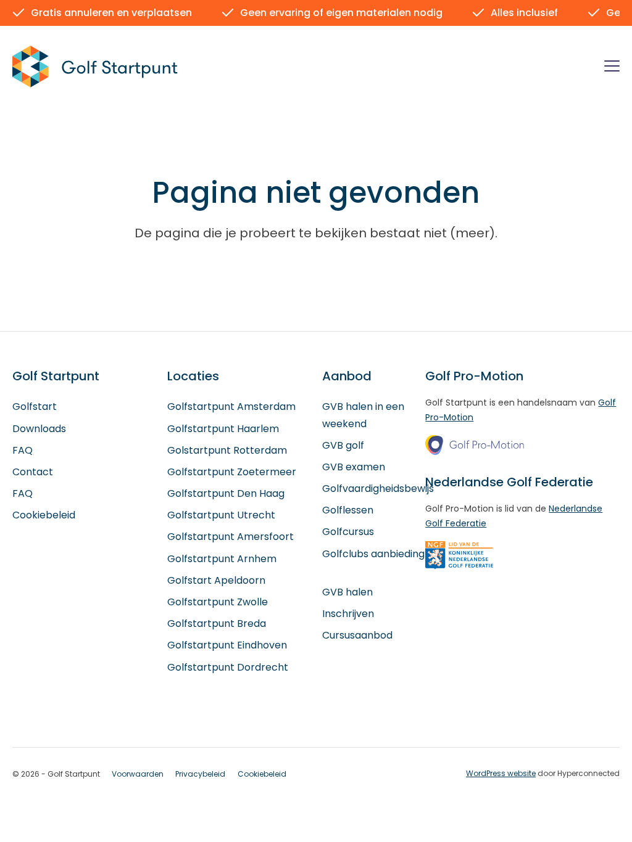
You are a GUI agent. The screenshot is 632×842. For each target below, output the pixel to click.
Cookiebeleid (43, 515)
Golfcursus (348, 532)
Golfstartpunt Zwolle (217, 602)
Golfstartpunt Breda (216, 623)
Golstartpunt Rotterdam (227, 450)
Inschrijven (348, 614)
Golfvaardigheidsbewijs (378, 488)
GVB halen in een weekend (363, 414)
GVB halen (347, 592)
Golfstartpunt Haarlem (223, 429)
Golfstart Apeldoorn (216, 580)
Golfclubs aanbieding (373, 554)
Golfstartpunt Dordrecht (227, 667)
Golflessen (347, 510)
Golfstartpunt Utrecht (221, 515)
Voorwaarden (138, 774)
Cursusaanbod (357, 635)
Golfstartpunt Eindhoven (227, 645)
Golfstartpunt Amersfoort (230, 536)
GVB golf (343, 445)
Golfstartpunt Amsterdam (231, 406)
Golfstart (34, 406)
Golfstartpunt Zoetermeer (231, 472)
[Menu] (612, 68)
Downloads (39, 429)
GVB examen (353, 467)
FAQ (22, 450)
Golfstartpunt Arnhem (221, 559)
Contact (32, 472)
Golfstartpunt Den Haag (226, 493)
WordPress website (501, 773)
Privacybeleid (200, 774)
